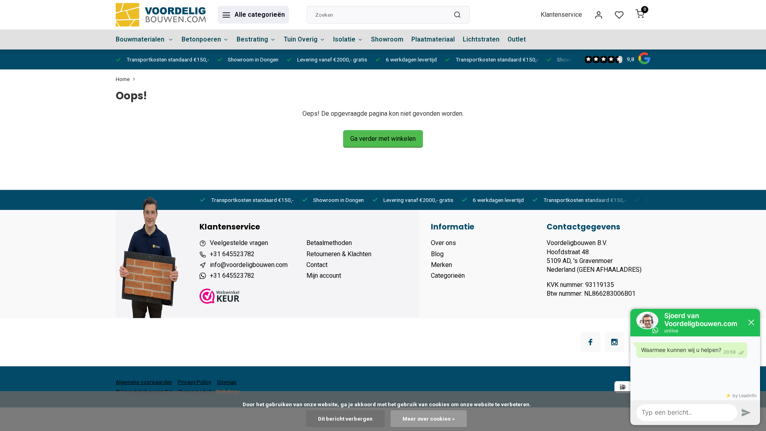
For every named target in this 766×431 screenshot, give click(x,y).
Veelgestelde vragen (239, 243)
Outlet (516, 39)
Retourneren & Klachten (338, 254)
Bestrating (252, 39)
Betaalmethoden (329, 243)
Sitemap (227, 382)
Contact (317, 265)
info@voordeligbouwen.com (249, 265)
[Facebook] (590, 342)
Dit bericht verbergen (345, 418)
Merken (441, 265)
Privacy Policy (194, 382)
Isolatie (344, 39)
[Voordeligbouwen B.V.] (161, 15)
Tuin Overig (301, 39)
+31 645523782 (232, 254)
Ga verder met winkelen (383, 138)
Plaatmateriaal (433, 39)
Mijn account (323, 275)
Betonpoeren (201, 39)
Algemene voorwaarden (144, 382)
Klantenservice (561, 14)
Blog (437, 254)
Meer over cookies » (429, 418)
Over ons (443, 243)
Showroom (387, 39)
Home (123, 79)
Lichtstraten (481, 39)
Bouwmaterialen (141, 39)
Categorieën (448, 275)
